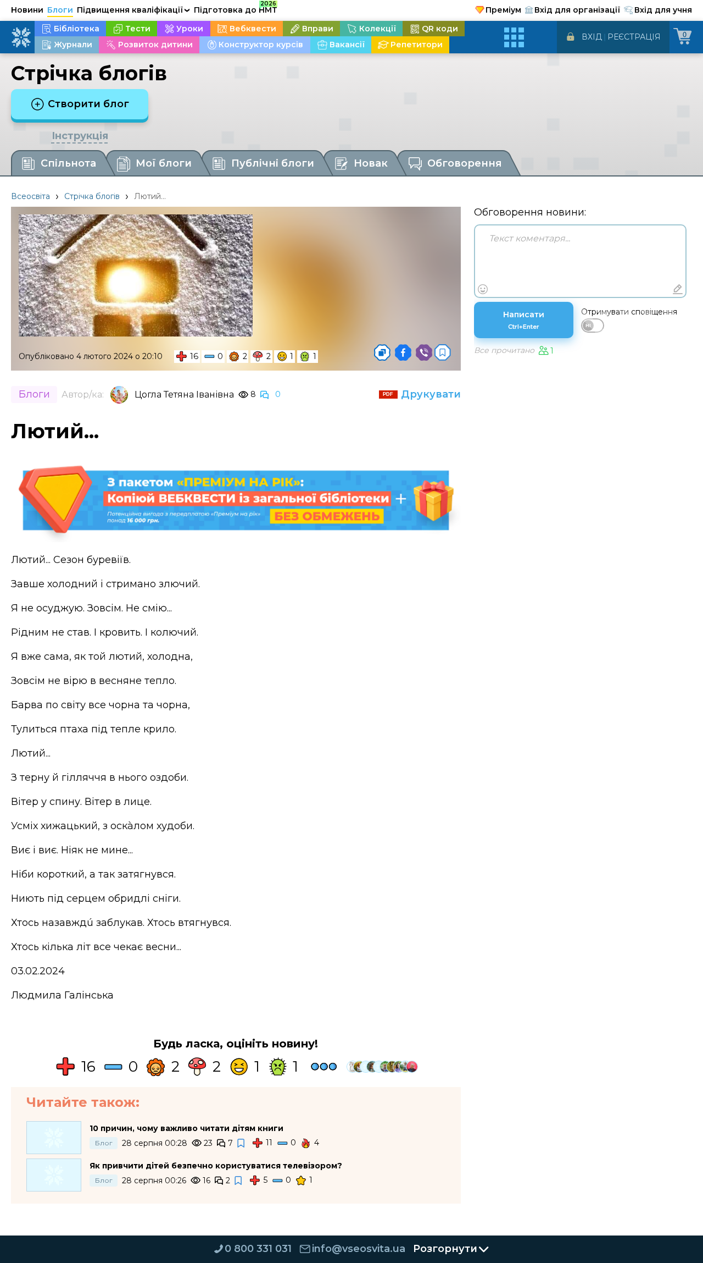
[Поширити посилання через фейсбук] (403, 352)
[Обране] (442, 352)
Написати (523, 320)
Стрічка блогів (92, 196)
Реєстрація (634, 37)
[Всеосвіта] (21, 37)
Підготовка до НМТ (235, 8)
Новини (27, 10)
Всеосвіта (30, 196)
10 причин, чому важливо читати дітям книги (186, 1128)
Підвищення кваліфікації (133, 10)
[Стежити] (242, 1143)
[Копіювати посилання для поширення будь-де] (382, 352)
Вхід (592, 37)
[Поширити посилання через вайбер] (424, 352)
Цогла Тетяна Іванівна (184, 394)
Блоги (60, 10)
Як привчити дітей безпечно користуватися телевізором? (216, 1166)
